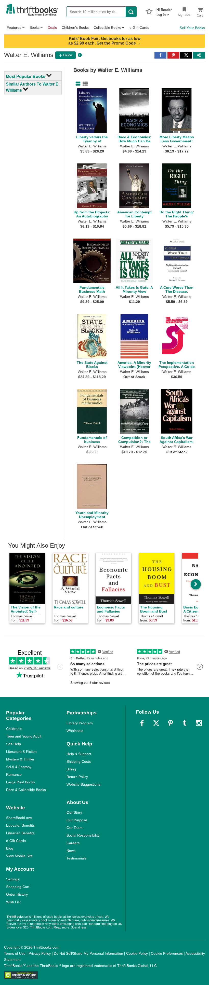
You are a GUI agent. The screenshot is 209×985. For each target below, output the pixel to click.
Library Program (80, 723)
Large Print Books (20, 782)
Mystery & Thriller (20, 759)
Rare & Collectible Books (26, 790)
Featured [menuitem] (14, 27)
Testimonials (76, 858)
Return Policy (77, 777)
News (71, 851)
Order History (17, 894)
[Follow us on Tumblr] (184, 723)
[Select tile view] (84, 83)
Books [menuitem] (35, 27)
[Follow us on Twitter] (156, 723)
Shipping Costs (79, 761)
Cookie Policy (137, 953)
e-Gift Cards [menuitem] (139, 27)
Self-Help (13, 744)
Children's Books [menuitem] (75, 27)
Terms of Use (14, 953)
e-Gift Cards (16, 841)
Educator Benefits (20, 825)
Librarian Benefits (20, 833)
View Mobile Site (19, 856)
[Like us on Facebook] (142, 723)
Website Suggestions (83, 784)
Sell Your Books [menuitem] (192, 28)
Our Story (74, 812)
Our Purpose (77, 820)
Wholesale (75, 731)
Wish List (13, 902)
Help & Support (79, 754)
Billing (71, 769)
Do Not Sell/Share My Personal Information (88, 953)
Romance (14, 774)
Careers (73, 843)
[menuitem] (164, 11)
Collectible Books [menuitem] (107, 27)
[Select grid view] (77, 83)
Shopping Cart (17, 887)
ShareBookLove (19, 818)
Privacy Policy (40, 953)
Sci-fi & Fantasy (18, 767)
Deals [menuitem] (52, 27)
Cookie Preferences (167, 953)
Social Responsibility (83, 835)
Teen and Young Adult (23, 736)
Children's (14, 729)
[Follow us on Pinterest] (170, 723)
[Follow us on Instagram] (199, 723)
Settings (12, 879)
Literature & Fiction (21, 752)
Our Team (75, 828)
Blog (9, 848)
